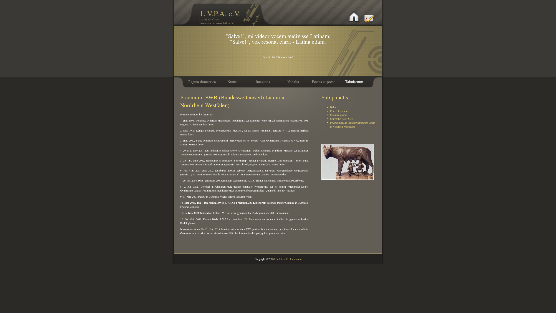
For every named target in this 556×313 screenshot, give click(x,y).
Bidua (333, 107)
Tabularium (354, 81)
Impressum (295, 259)
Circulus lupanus (339, 115)
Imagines (263, 81)
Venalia (293, 81)
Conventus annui (339, 111)
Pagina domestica (202, 81)
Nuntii (232, 81)
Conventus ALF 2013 (341, 118)
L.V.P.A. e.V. (220, 16)
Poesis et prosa (323, 81)
